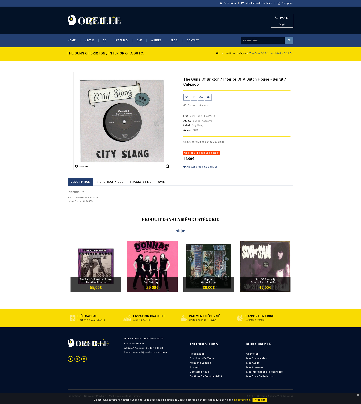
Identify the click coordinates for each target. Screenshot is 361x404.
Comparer (287, 3)
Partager (194, 97)
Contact (193, 40)
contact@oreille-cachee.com (150, 352)
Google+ (201, 97)
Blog (174, 40)
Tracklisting (141, 181)
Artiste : (188, 120)
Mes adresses (254, 367)
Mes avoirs (252, 362)
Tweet (186, 97)
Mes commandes (256, 358)
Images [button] (84, 166)
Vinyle (89, 40)
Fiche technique (110, 181)
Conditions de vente (202, 358)
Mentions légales (200, 362)
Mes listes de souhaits (258, 3)
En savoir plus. (242, 400)
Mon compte (258, 343)
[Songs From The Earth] (265, 266)
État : (186, 116)
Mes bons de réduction (260, 376)
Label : (187, 125)
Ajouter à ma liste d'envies (202, 166)
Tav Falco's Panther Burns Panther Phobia (96, 281)
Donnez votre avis (198, 105)
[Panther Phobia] (96, 266)
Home (72, 40)
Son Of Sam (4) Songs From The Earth (265, 281)
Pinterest (208, 97)
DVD (139, 40)
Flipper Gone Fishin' (208, 281)
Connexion (229, 3)
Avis (161, 181)
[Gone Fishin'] (208, 266)
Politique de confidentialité (206, 376)
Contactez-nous (199, 371)
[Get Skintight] (152, 266)
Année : (187, 130)
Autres (156, 40)
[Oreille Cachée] (94, 20)
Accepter (260, 400)
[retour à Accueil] (217, 53)
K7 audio (121, 40)
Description (80, 181)
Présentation (197, 353)
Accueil (194, 367)
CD (104, 40)
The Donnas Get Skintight (152, 281)
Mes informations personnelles (264, 371)
